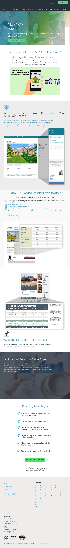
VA (40, 500)
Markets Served (54, 9)
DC (41, 487)
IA (45, 485)
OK (60, 493)
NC (55, 489)
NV (60, 487)
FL (40, 491)
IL (45, 489)
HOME (6, 483)
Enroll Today (12, 216)
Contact (7, 490)
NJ (55, 495)
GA (40, 493)
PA (36, 498)
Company (64, 9)
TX (36, 508)
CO (36, 495)
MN (51, 495)
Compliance (8, 486)
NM (60, 485)
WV (41, 506)
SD (36, 504)
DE (40, 489)
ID (45, 487)
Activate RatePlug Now (35, 460)
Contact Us (44, 3)
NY (60, 489)
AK (36, 485)
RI (35, 500)
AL (35, 487)
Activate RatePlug (16, 40)
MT (55, 487)
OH (60, 491)
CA (36, 493)
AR (36, 489)
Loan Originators (14, 9)
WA (41, 502)
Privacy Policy (45, 543)
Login (52, 3)
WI (40, 504)
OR (60, 495)
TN (36, 506)
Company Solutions (41, 9)
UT (40, 498)
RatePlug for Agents (28, 9)
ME (50, 491)
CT (40, 485)
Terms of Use (38, 543)
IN (45, 491)
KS (45, 493)
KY (45, 495)
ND (55, 491)
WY (41, 508)
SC (36, 502)
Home (4, 9)
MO (55, 485)
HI (40, 495)
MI (50, 493)
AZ (36, 491)
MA (51, 487)
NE (55, 493)
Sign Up (62, 2)
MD (51, 489)
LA (50, 485)
